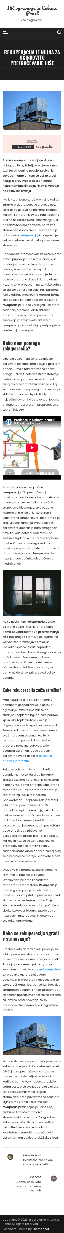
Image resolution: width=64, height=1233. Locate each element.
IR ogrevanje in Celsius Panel (32, 11)
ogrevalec (46, 146)
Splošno (31, 140)
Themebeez (40, 1229)
